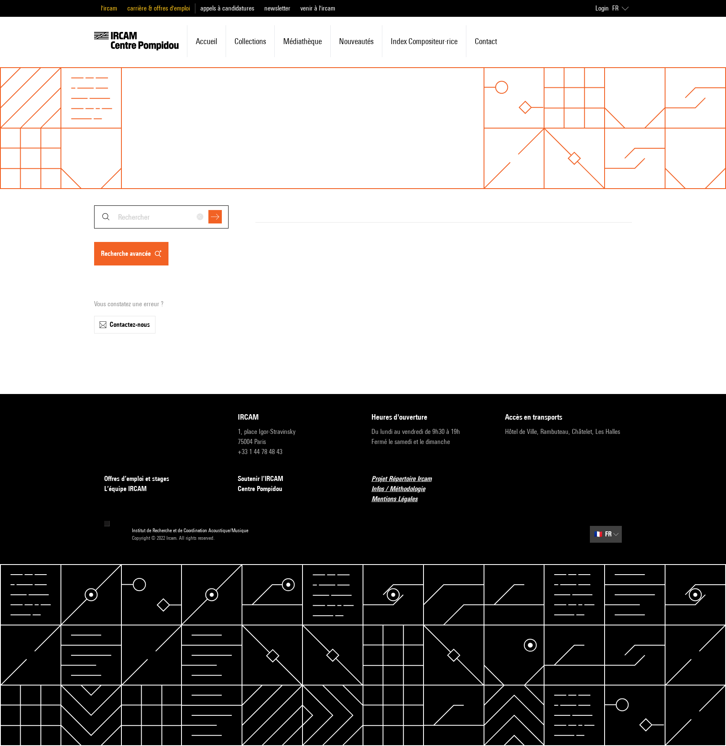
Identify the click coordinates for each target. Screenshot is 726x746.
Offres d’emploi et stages (136, 479)
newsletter (277, 8)
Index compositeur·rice (424, 41)
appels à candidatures (227, 8)
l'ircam (109, 8)
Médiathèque (302, 41)
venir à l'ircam (317, 8)
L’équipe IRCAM (125, 489)
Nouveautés (356, 41)
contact (486, 41)
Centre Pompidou (260, 489)
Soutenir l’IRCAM (260, 479)
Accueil (206, 41)
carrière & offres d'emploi (158, 8)
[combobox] (161, 217)
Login (602, 8)
